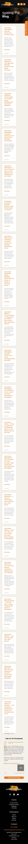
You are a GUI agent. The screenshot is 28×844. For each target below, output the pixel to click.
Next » (12, 733)
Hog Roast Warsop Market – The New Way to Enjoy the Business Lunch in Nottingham (9, 604)
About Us (14, 816)
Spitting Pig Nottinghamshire (15, 742)
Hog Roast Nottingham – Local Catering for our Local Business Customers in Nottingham (9, 392)
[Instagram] (10, 794)
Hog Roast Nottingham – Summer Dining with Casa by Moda (9, 31)
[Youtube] (18, 794)
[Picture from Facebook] (7, 768)
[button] (24, 4)
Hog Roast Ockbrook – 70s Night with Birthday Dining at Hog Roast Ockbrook (9, 65)
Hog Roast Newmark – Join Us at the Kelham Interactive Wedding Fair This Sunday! (8, 567)
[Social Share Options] (23, 773)
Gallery (14, 818)
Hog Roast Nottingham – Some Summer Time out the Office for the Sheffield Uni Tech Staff (9, 171)
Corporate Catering (14, 804)
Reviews (14, 820)
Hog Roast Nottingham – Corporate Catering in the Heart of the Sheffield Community (9, 136)
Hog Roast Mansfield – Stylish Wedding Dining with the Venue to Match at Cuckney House (9, 278)
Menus (14, 815)
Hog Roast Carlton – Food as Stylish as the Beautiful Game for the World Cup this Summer (9, 427)
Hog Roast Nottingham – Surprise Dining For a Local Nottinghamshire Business (9, 355)
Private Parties (14, 802)
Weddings (14, 806)
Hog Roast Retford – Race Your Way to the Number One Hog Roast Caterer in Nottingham (9, 533)
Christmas (14, 808)
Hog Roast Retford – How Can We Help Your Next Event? (9, 638)
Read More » (7, 49)
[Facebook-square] (14, 794)
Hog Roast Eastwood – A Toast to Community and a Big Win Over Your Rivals (9, 500)
